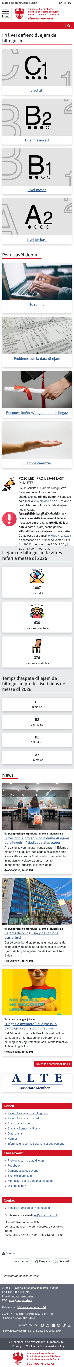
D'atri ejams (15, 1133)
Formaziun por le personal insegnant (31, 1181)
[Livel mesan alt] (37, 117)
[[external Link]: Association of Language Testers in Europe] (37, 1082)
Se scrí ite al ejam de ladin (24, 1118)
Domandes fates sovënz (23, 1170)
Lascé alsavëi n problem (20, 1317)
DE (69, 2)
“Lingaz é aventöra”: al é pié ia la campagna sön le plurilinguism (30, 1026)
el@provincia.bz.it (45, 501)
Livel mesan (37, 190)
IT (65, 2)
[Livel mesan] (37, 167)
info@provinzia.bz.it (23, 1296)
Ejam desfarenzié (37, 463)
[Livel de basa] (37, 216)
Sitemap (11, 1253)
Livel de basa (37, 240)
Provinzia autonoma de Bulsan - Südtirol (35, 1287)
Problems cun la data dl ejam (37, 358)
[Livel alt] (37, 67)
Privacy (16, 1346)
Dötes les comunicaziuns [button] (52, 1064)
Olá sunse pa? (17, 1186)
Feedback (14, 1165)
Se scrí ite (37, 304)
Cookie (30, 1346)
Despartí (24, 1261)
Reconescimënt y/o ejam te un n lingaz (37, 412)
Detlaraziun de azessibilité (28, 1342)
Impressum (56, 1342)
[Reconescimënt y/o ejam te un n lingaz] (37, 389)
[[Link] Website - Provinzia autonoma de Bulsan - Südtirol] (37, 14)
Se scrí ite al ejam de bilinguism (28, 1113)
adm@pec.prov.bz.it (20, 1300)
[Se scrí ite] (37, 281)
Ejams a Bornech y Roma (24, 1128)
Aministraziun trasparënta (22, 1314)
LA (60, 2)
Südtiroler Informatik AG (31, 1307)
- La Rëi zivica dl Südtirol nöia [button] (32, 1330)
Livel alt (37, 90)
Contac (49, 1314)
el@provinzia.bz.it (59, 535)
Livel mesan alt (37, 140)
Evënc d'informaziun (20, 1175)
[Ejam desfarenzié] (37, 440)
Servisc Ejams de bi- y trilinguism (29, 1208)
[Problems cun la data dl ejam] (37, 335)
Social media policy (51, 1346)
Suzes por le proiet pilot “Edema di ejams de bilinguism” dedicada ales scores (36, 840)
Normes (13, 1138)
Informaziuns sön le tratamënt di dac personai (36, 1143)
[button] (42, 1325)
